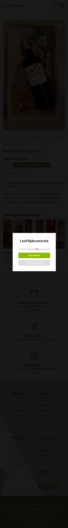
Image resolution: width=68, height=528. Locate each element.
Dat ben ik (34, 255)
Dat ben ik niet (34, 262)
